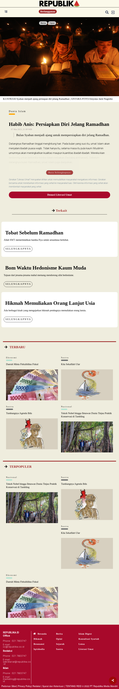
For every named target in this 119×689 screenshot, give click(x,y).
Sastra (59, 649)
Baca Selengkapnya (59, 172)
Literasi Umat (86, 649)
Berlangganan (47, 11)
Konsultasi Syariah (89, 639)
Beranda (42, 634)
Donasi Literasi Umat (59, 194)
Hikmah (38, 639)
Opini (52, 23)
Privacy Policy (24, 686)
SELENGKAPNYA (18, 248)
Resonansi (39, 644)
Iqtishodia (39, 649)
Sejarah (60, 644)
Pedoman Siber (9, 686)
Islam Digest (85, 634)
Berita (43, 23)
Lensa (82, 644)
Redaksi (36, 686)
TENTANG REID (74, 686)
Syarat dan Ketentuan (53, 686)
